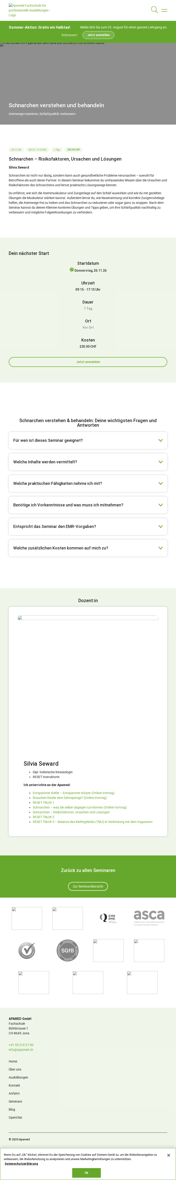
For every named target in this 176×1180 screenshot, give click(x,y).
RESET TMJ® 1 (43, 802)
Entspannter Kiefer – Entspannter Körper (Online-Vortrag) (74, 793)
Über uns (15, 1069)
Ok (86, 1173)
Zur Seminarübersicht (88, 886)
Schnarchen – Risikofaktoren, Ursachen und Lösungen (71, 812)
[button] (164, 10)
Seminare (15, 1101)
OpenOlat (15, 1117)
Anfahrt (14, 1093)
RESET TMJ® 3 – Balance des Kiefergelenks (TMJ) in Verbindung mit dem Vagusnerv (93, 822)
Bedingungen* (69, 34)
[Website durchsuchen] (154, 10)
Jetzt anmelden (98, 35)
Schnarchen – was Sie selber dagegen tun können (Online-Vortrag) (80, 807)
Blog (12, 1109)
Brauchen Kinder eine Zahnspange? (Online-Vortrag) (70, 798)
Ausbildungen (18, 1077)
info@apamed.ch (21, 1050)
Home (13, 1061)
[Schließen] (169, 1155)
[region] (88, 1164)
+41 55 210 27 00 (21, 1045)
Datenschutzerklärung (21, 1163)
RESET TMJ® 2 (43, 817)
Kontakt (14, 1085)
